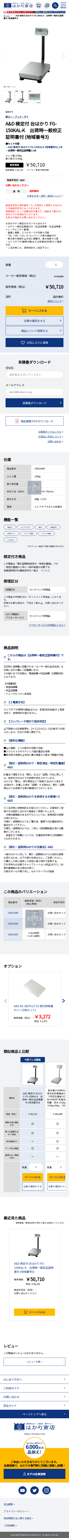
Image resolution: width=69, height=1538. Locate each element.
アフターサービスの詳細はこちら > (47, 625)
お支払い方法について (49, 436)
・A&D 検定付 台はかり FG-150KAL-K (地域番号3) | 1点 (34, 147)
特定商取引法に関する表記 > (18, 1518)
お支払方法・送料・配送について (44, 195)
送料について (54, 301)
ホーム (6, 15)
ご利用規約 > (10, 1525)
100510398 (13, 912)
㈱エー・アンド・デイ (17, 116)
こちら (46, 570)
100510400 (13, 934)
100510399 (13, 923)
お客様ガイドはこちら (49, 431)
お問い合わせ (54, 441)
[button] (5, 56)
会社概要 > (9, 1504)
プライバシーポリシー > (16, 1511)
